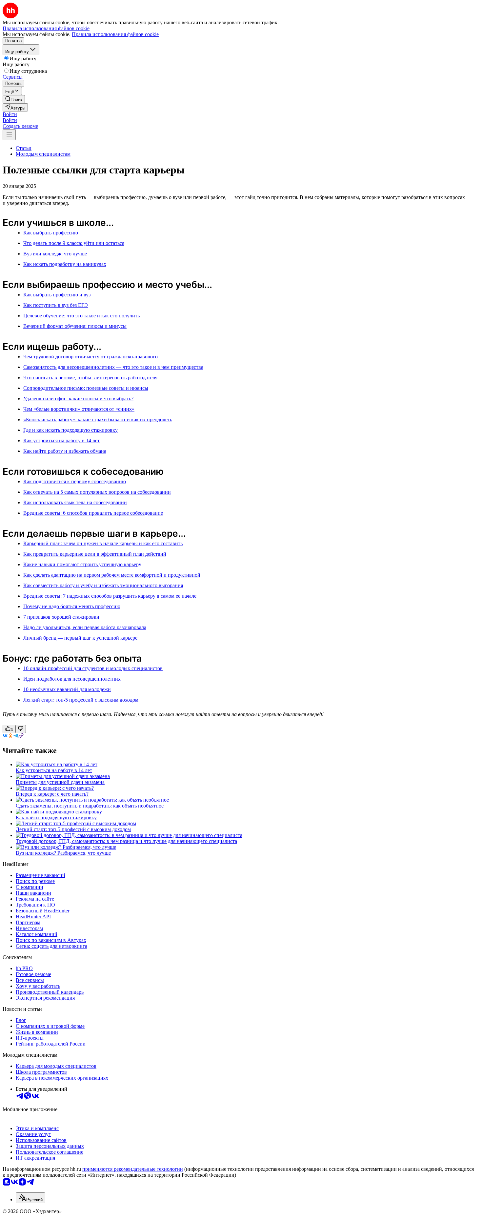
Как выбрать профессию (50, 232)
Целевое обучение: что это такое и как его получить (81, 315)
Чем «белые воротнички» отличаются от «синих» (78, 409)
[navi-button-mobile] (9, 134)
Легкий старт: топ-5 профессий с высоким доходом (80, 700)
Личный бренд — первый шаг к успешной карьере (80, 638)
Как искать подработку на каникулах (64, 264)
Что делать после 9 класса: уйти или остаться (73, 243)
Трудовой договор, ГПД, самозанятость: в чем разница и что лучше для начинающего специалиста (126, 841)
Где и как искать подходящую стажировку (70, 430)
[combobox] (30, 1197)
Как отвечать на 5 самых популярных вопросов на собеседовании (97, 492)
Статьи (23, 148)
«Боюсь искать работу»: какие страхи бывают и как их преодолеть (97, 419)
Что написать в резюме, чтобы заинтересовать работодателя (90, 377)
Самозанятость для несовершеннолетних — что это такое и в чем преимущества (113, 367)
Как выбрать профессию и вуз (56, 294)
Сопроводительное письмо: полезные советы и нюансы (85, 388)
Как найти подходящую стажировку (56, 817)
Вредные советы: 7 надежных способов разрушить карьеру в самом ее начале (109, 596)
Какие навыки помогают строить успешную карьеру (82, 564)
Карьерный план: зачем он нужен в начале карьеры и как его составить (103, 543)
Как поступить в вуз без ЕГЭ (55, 305)
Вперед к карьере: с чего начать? (52, 794)
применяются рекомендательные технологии (132, 1169)
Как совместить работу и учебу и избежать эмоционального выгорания (103, 585)
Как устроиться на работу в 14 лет (61, 440)
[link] (14, 99)
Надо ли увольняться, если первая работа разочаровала (84, 627)
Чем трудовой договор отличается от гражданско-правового (90, 356)
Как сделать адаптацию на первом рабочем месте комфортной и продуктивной (111, 575)
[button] (10, 114)
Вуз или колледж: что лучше (55, 253)
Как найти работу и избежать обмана (64, 451)
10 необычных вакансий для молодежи (67, 689)
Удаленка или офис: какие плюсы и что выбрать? (78, 398)
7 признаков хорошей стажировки (61, 617)
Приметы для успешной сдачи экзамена (60, 782)
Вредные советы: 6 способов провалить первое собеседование (93, 513)
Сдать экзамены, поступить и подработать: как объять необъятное (90, 805)
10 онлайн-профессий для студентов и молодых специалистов (93, 668)
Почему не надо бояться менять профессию (71, 606)
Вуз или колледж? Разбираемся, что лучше (63, 853)
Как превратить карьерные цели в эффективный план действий (94, 554)
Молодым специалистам (43, 154)
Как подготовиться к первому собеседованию (74, 481)
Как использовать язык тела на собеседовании (75, 502)
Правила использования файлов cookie (115, 34)
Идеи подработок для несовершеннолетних (72, 679)
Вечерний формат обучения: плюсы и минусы (75, 326)
